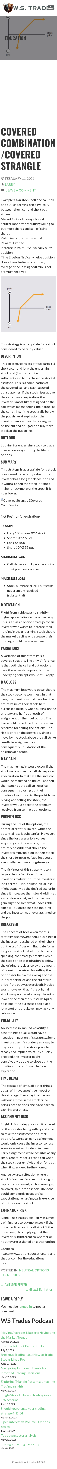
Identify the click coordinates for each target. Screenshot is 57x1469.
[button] (52, 7)
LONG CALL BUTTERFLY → (40, 1289)
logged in (25, 1306)
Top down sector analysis (18, 1435)
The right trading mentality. (20, 1444)
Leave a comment (21, 190)
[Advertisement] (28, 95)
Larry (10, 184)
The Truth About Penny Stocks (22, 1346)
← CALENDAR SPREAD (14, 1284)
